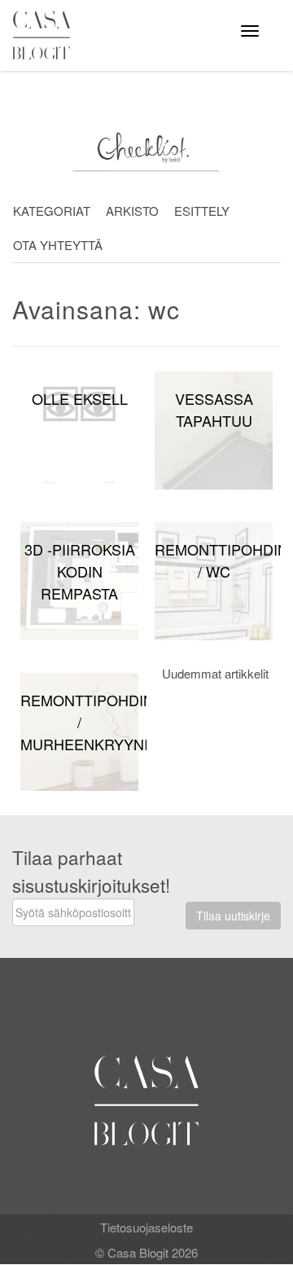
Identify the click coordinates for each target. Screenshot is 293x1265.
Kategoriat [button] (51, 210)
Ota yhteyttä (58, 244)
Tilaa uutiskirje (233, 915)
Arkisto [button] (132, 210)
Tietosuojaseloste (146, 1227)
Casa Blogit (45, 35)
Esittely (202, 210)
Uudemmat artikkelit (215, 673)
